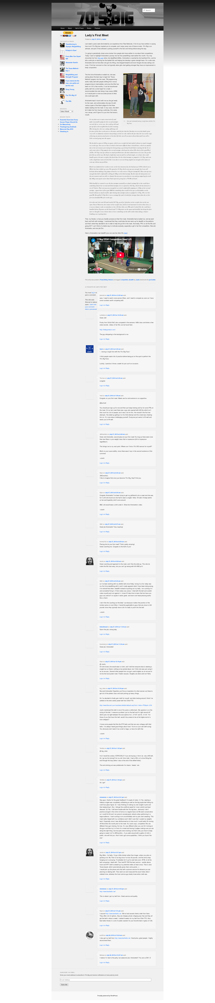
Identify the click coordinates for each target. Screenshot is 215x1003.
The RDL (69, 101)
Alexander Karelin (72, 62)
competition (124, 280)
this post (100, 58)
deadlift (131, 280)
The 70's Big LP (71, 95)
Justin (104, 39)
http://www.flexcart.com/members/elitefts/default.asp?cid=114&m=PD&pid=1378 (126, 705)
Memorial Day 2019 (66, 129)
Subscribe (64, 985)
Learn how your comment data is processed (91, 306)
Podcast (97, 28)
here (125, 233)
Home (62, 28)
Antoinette (103, 797)
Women (110, 280)
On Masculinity (65, 124)
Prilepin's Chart (71, 50)
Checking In (64, 131)
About (70, 28)
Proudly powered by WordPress (107, 996)
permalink (152, 280)
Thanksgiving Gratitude (68, 127)
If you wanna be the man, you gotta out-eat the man (72, 83)
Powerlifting (104, 280)
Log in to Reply (104, 305)
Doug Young (70, 89)
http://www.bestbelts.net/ (108, 891)
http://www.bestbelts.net (113, 913)
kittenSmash (104, 627)
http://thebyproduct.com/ (108, 330)
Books (89, 28)
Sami (101, 349)
